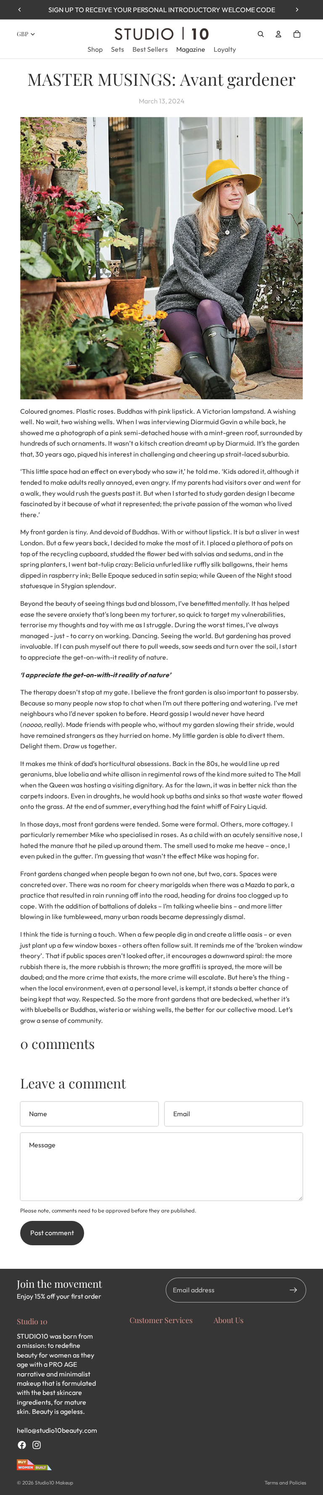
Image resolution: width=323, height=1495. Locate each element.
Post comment (52, 1232)
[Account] (278, 34)
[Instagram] (37, 1445)
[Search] (261, 34)
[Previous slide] (20, 9)
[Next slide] (297, 9)
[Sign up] (293, 1290)
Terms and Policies (285, 1482)
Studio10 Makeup (54, 1482)
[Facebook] (22, 1445)
